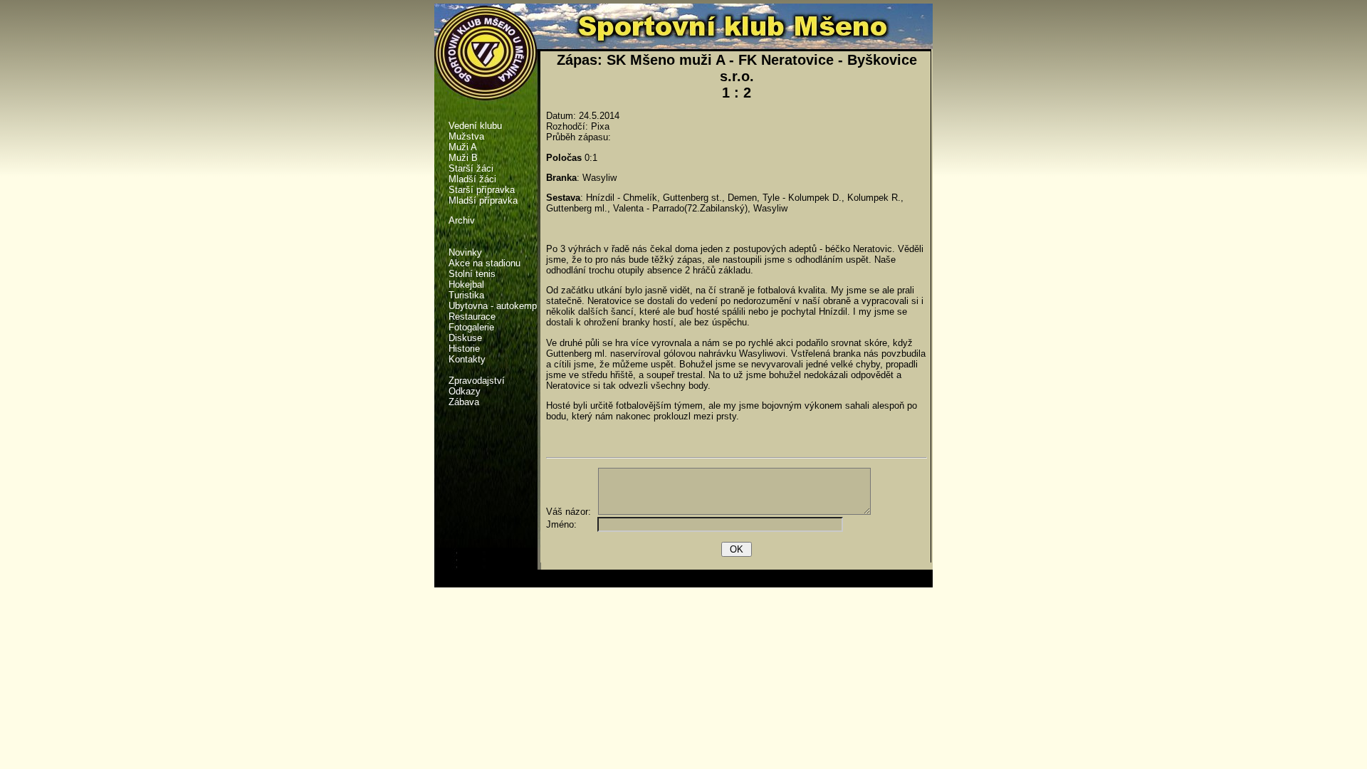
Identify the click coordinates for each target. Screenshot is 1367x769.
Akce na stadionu (484, 263)
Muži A (463, 147)
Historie (464, 348)
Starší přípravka (482, 189)
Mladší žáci (472, 179)
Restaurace (472, 316)
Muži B (463, 157)
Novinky (465, 252)
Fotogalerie (471, 327)
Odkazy (465, 391)
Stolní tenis (472, 273)
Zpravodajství (477, 380)
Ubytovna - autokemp (493, 305)
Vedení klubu (475, 125)
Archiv (462, 220)
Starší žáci (471, 168)
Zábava (464, 402)
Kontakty (467, 359)
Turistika (466, 295)
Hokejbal (466, 284)
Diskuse (465, 338)
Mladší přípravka (483, 200)
